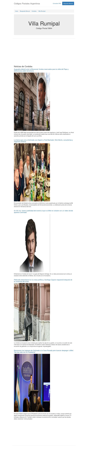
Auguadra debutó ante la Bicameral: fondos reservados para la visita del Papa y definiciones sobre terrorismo (41, 70)
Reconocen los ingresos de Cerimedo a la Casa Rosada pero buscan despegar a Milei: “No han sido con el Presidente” (44, 351)
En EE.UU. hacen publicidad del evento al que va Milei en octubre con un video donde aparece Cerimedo (43, 211)
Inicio (16, 11)
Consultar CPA (57, 3)
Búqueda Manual (68, 3)
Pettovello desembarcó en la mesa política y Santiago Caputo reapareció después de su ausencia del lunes (43, 280)
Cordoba (34, 11)
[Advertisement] (44, 51)
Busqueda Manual (25, 11)
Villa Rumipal (41, 11)
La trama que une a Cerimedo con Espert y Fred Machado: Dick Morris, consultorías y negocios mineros (43, 141)
